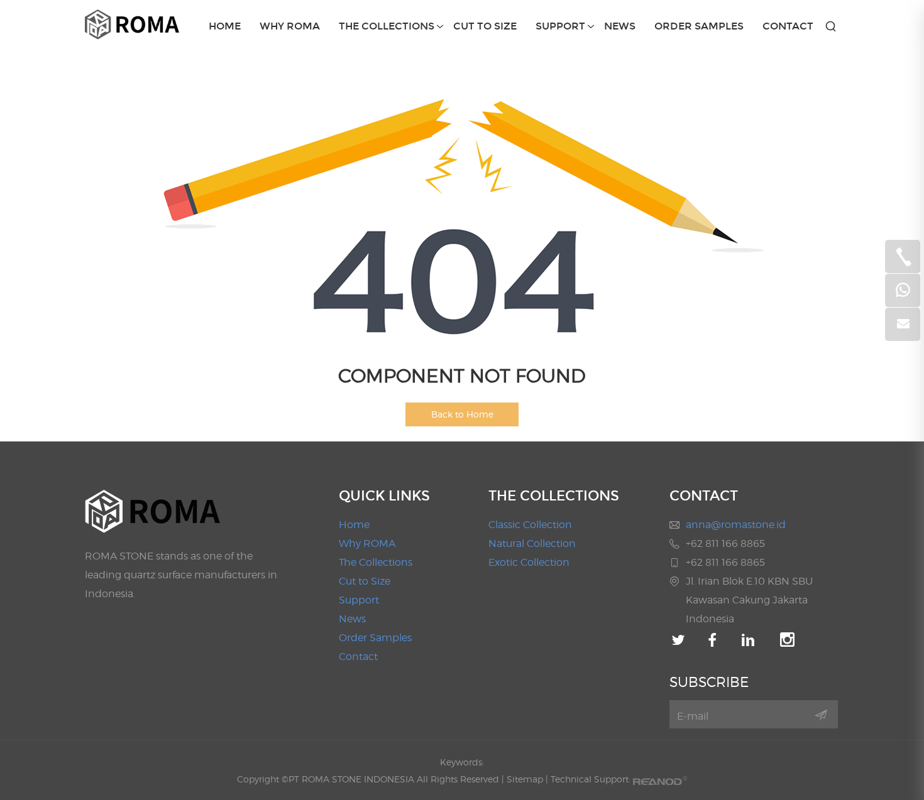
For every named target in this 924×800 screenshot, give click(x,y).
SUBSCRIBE (709, 682)
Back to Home (462, 414)
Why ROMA (290, 26)
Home (225, 26)
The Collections (386, 26)
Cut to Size (485, 26)
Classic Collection (530, 525)
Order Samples (699, 26)
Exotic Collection (528, 562)
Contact (787, 26)
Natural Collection (532, 543)
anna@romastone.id (736, 525)
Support (560, 26)
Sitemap (525, 779)
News (619, 26)
